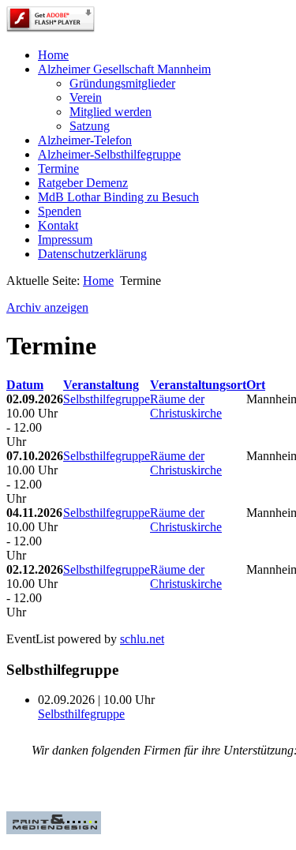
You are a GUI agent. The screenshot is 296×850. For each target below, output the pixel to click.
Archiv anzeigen (47, 307)
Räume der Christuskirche (186, 406)
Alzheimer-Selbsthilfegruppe (109, 154)
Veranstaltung (101, 384)
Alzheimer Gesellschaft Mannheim (124, 69)
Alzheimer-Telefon (85, 140)
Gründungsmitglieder (122, 83)
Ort (255, 384)
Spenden (59, 211)
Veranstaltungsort (198, 384)
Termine (58, 168)
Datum (24, 384)
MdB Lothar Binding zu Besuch (118, 197)
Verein (85, 97)
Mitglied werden (110, 111)
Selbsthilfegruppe (106, 399)
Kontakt (58, 225)
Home (53, 55)
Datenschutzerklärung (92, 253)
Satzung (89, 126)
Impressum (65, 239)
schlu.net (142, 639)
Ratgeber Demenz (83, 182)
